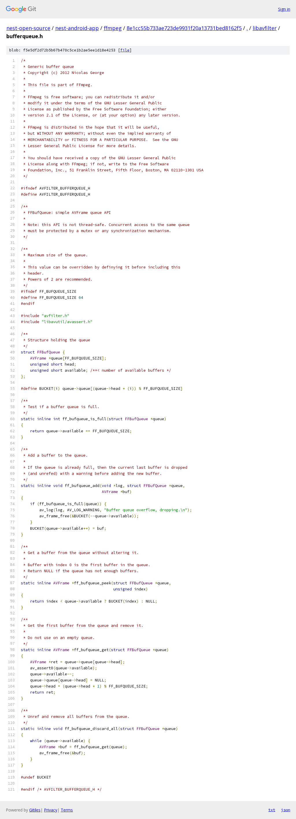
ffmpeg (113, 28)
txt (271, 809)
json (285, 809)
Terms (67, 810)
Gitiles (34, 810)
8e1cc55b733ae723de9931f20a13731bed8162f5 (184, 28)
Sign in (284, 9)
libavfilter (265, 28)
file (125, 50)
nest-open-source (28, 28)
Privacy (50, 810)
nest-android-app (77, 28)
